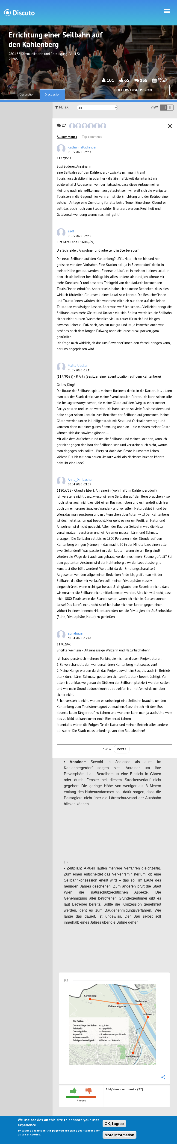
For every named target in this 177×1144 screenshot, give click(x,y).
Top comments (92, 137)
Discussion (52, 94)
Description (27, 94)
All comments (67, 137)
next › (121, 749)
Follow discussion (133, 90)
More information (119, 1135)
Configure (163, 256)
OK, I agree (114, 1124)
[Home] (19, 12)
